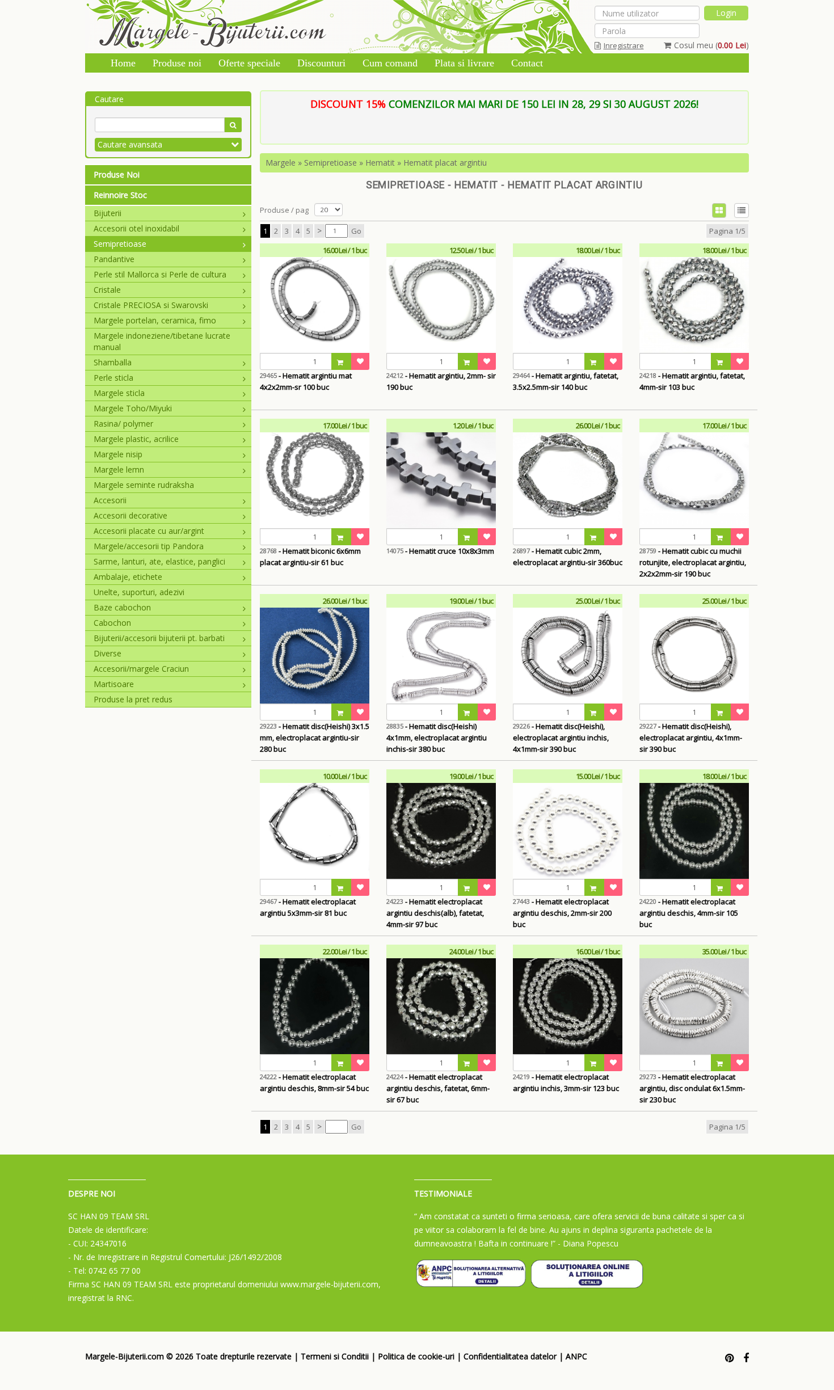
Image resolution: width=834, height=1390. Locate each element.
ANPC (576, 1356)
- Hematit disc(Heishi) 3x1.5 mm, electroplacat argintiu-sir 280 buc (314, 737)
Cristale (107, 289)
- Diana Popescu (588, 1243)
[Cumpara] (341, 361)
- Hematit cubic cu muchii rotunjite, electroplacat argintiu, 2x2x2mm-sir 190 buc (692, 562)
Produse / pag (284, 210)
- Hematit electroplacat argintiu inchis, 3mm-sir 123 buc (566, 1082)
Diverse (107, 653)
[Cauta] (233, 124)
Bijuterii (107, 213)
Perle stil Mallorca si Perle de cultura (160, 274)
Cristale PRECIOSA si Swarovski (151, 305)
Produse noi (177, 63)
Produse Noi (117, 174)
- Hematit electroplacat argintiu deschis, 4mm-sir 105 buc (688, 912)
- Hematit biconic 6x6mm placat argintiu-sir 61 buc (310, 556)
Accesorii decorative (130, 515)
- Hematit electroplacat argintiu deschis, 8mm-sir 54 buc (314, 1082)
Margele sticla (119, 392)
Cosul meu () (711, 45)
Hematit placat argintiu (445, 162)
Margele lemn (119, 469)
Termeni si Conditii (335, 1356)
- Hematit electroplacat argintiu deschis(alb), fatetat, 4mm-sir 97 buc (435, 912)
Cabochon (112, 622)
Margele (281, 162)
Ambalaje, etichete (128, 576)
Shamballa (113, 362)
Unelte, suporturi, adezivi (139, 592)
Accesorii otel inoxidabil (136, 228)
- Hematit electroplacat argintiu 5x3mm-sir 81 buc (308, 907)
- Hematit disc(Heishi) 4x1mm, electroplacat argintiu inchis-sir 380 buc (436, 737)
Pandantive (114, 259)
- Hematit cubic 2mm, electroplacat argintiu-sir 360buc (567, 556)
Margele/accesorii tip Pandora (149, 546)
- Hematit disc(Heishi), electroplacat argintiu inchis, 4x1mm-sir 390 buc (561, 737)
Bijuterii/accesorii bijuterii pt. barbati (159, 638)
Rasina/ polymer (123, 423)
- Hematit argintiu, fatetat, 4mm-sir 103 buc (692, 381)
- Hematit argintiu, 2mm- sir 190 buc (441, 381)
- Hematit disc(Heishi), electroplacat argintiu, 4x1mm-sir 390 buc (690, 737)
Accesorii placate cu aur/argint (149, 530)
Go (356, 231)
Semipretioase (120, 243)
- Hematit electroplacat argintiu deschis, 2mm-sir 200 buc (562, 912)
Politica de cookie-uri (416, 1356)
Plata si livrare (464, 63)
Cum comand (390, 63)
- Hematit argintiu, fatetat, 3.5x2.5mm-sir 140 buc (565, 381)
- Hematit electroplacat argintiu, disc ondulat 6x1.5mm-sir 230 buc (692, 1088)
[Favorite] (360, 361)
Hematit (380, 162)
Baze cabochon (122, 607)
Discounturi (321, 63)
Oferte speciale (249, 63)
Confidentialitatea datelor (510, 1356)
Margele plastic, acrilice (136, 438)
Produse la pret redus (133, 699)
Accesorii (110, 500)
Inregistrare (624, 45)
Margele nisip (118, 454)
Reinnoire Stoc (120, 194)
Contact (527, 63)
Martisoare (114, 684)
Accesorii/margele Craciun (141, 668)
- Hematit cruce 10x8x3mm (440, 551)
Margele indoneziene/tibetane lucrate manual (162, 341)
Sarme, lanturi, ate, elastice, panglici (159, 561)
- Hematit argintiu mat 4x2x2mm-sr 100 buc (306, 381)
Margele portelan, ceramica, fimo (155, 320)
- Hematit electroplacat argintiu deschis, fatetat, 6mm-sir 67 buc (438, 1088)
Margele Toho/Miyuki (133, 408)
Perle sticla (113, 377)
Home (123, 63)
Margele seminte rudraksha (144, 484)
